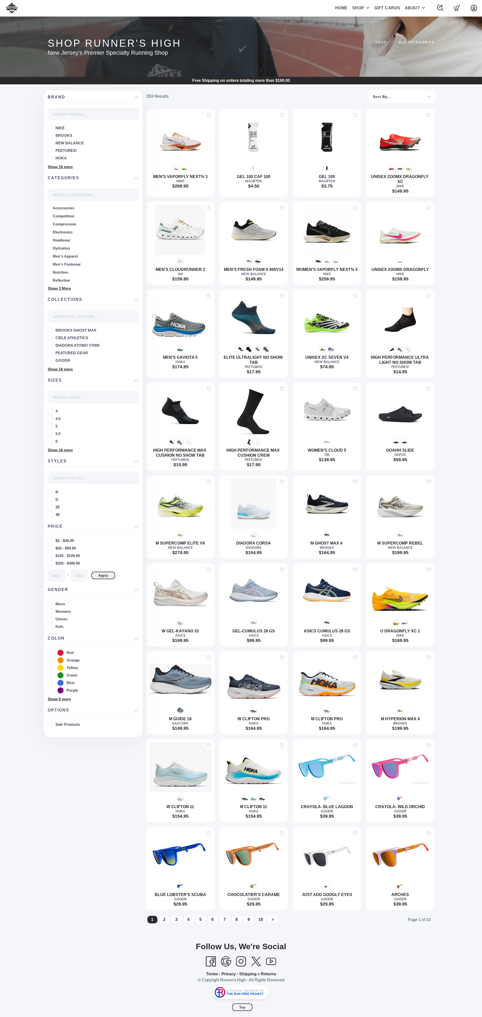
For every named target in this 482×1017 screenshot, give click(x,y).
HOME (341, 8)
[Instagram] (241, 961)
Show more (60, 167)
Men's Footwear (67, 264)
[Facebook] (210, 961)
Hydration (61, 248)
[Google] (225, 961)
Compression (64, 224)
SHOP (358, 8)
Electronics (63, 232)
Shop (381, 42)
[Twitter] (256, 961)
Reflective (61, 280)
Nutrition (60, 272)
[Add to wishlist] (209, 115)
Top (242, 1007)
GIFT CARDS (387, 8)
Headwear (61, 240)
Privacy (228, 974)
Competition (63, 216)
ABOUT (412, 8)
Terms (212, 974)
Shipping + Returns (257, 974)
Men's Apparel (65, 256)
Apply (103, 575)
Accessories (63, 208)
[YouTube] (271, 961)
